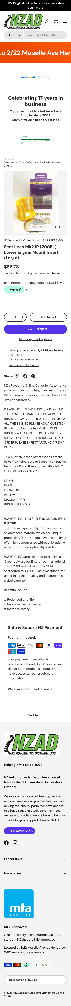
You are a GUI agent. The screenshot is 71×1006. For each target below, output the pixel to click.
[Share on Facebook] (25, 376)
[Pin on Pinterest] (33, 376)
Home (7, 159)
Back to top (35, 715)
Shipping (26, 273)
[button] (56, 21)
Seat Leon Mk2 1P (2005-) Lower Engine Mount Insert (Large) (33, 164)
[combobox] (35, 35)
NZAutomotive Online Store (21, 240)
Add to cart (48, 317)
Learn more (35, 7)
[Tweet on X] (17, 376)
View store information (24, 365)
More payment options (35, 339)
